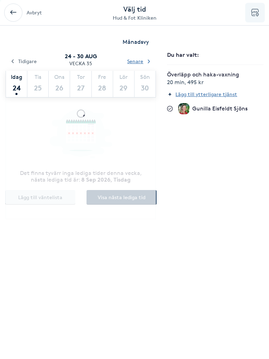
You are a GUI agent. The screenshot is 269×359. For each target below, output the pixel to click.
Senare (135, 61)
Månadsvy (136, 42)
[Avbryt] (13, 13)
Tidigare (27, 61)
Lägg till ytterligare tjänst (206, 94)
